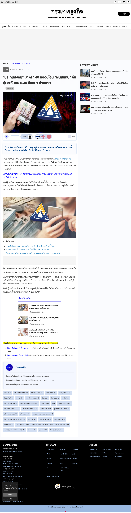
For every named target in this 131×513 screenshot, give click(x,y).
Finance (25, 26)
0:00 (13, 137)
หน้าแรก (5, 63)
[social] (115, 2)
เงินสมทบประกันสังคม (64, 403)
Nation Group (106, 449)
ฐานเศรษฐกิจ (119, 456)
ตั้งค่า (10, 499)
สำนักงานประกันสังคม (63, 159)
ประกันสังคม (7, 392)
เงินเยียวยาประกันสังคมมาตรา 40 (43, 414)
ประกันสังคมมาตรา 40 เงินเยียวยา (14, 419)
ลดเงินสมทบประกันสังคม (11, 408)
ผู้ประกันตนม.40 (24, 414)
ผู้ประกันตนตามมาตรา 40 (61, 408)
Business (35, 26)
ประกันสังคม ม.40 (59, 419)
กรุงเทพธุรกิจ (93, 453)
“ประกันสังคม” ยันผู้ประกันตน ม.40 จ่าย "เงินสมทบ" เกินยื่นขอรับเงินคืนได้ (33, 253)
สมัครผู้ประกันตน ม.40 (56, 430)
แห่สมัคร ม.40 (32, 419)
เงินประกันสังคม (8, 398)
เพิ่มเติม (5, 491)
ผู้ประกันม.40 (32, 430)
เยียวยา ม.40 (43, 430)
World (69, 26)
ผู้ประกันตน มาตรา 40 (32, 398)
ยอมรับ (10, 495)
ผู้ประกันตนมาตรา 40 (10, 414)
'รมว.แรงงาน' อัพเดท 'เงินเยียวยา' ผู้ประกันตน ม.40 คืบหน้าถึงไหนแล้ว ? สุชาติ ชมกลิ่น (42, 424)
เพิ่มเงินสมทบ (55, 398)
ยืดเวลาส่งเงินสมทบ (37, 392)
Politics (92, 26)
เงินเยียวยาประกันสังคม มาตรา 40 (14, 430)
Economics (15, 26)
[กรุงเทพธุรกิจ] (5, 26)
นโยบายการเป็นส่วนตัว (64, 469)
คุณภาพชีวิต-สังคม (17, 63)
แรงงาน (28, 63)
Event (124, 26)
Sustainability (53, 26)
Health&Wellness (80, 26)
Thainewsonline (94, 456)
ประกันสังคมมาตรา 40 (10, 403)
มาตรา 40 (19, 398)
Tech (43, 26)
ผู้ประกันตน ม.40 (46, 408)
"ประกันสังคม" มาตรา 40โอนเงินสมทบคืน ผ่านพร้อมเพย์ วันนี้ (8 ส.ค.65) (32, 246)
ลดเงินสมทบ (45, 403)
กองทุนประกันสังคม (65, 392)
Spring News (119, 453)
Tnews (104, 456)
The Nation (93, 449)
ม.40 (53, 403)
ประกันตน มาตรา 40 (45, 419)
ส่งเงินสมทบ (65, 398)
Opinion (115, 26)
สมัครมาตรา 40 (8, 424)
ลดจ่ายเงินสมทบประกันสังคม (29, 403)
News (107, 26)
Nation (104, 453)
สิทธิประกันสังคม (51, 392)
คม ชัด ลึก (118, 449)
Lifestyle (99, 26)
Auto (63, 26)
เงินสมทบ (45, 398)
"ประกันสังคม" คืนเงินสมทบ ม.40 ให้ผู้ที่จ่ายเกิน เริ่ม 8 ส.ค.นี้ (27, 249)
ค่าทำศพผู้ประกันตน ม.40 (29, 408)
